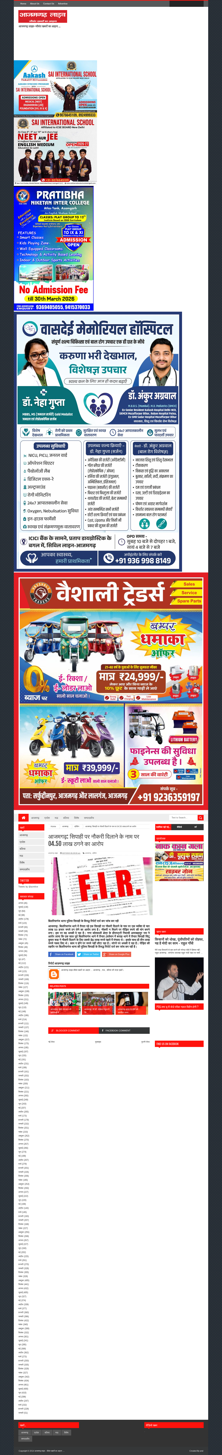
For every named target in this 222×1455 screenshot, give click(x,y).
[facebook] (173, 4)
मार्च (19, 923)
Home (23, 3)
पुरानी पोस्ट (145, 1042)
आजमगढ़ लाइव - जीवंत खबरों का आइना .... (50, 1451)
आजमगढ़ (24, 835)
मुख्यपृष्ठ (98, 1042)
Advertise (62, 3)
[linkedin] (193, 4)
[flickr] (186, 4)
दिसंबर (20, 935)
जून (19, 911)
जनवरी (20, 931)
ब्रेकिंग (94, 853)
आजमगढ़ (35, 818)
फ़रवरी (20, 927)
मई (19, 915)
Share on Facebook (64, 954)
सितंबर (20, 947)
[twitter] (179, 4)
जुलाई (20, 907)
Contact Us (48, 3)
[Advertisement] (112, 33)
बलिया (66, 818)
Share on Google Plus (119, 954)
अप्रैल (20, 919)
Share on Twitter (91, 954)
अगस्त (20, 903)
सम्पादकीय (89, 818)
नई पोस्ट (51, 1042)
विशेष (76, 818)
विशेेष (22, 862)
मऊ (56, 818)
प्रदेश (47, 818)
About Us (34, 3)
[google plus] (200, 4)
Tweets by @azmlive (28, 886)
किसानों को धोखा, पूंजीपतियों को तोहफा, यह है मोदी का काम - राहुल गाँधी (179, 941)
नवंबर (20, 939)
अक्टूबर (21, 943)
